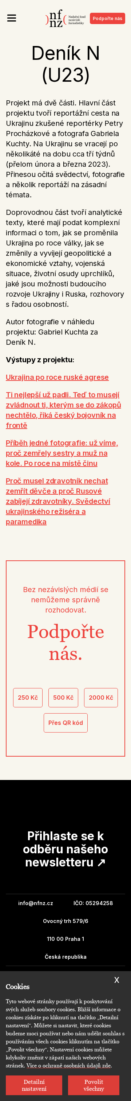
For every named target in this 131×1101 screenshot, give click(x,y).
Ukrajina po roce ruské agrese (57, 377)
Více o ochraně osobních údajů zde (69, 1065)
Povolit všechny (94, 1085)
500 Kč (63, 697)
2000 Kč (101, 697)
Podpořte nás (107, 18)
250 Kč (28, 697)
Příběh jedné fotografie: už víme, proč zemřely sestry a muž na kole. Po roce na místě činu (62, 453)
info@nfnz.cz (35, 903)
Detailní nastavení (34, 1085)
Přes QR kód (65, 722)
